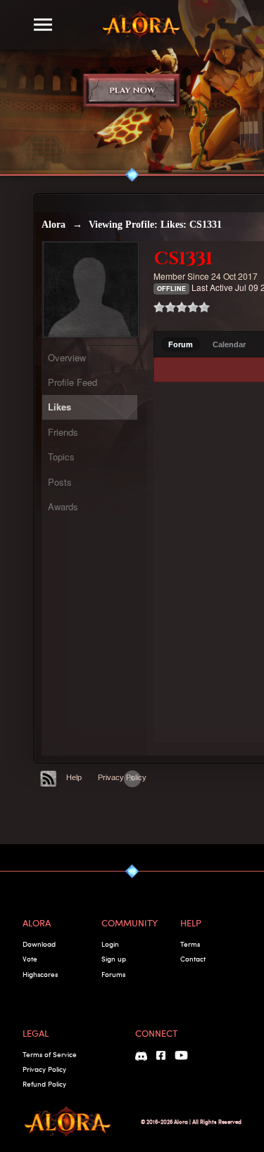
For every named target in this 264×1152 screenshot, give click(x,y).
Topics (61, 456)
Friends (63, 432)
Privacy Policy (122, 777)
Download (39, 944)
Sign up (113, 959)
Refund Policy (44, 1084)
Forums (113, 974)
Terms (190, 944)
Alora (53, 224)
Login (110, 944)
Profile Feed (72, 382)
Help (74, 777)
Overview (67, 357)
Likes (59, 406)
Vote (30, 959)
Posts (60, 481)
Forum (180, 344)
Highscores (40, 974)
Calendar (229, 344)
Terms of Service (50, 1054)
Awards (63, 506)
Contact (193, 959)
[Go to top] (132, 778)
